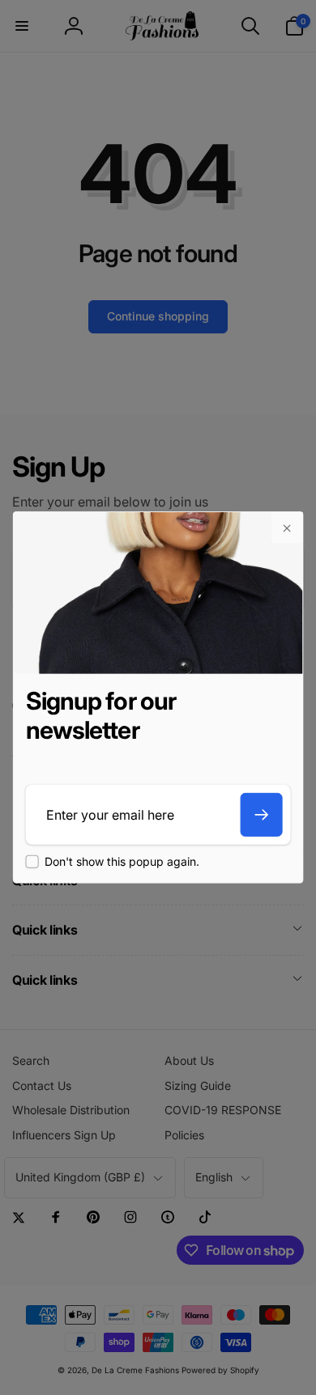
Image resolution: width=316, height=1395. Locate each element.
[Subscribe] (261, 815)
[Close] (286, 528)
